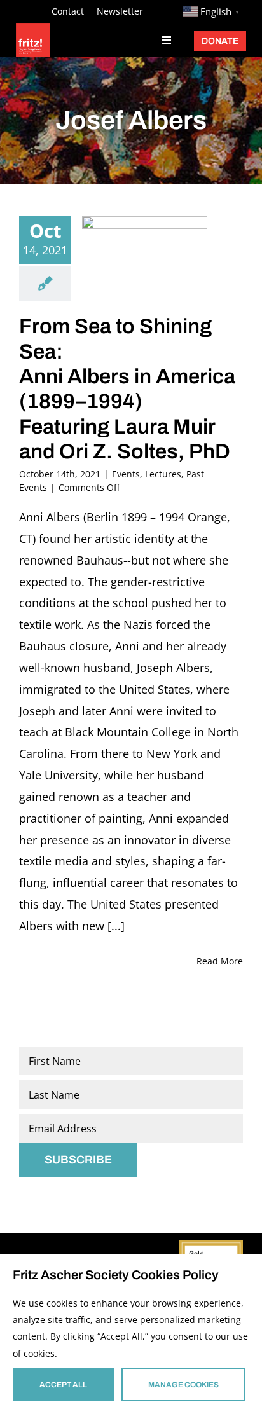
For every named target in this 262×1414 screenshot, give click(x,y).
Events (126, 474)
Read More (220, 961)
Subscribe (78, 1159)
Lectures (163, 474)
